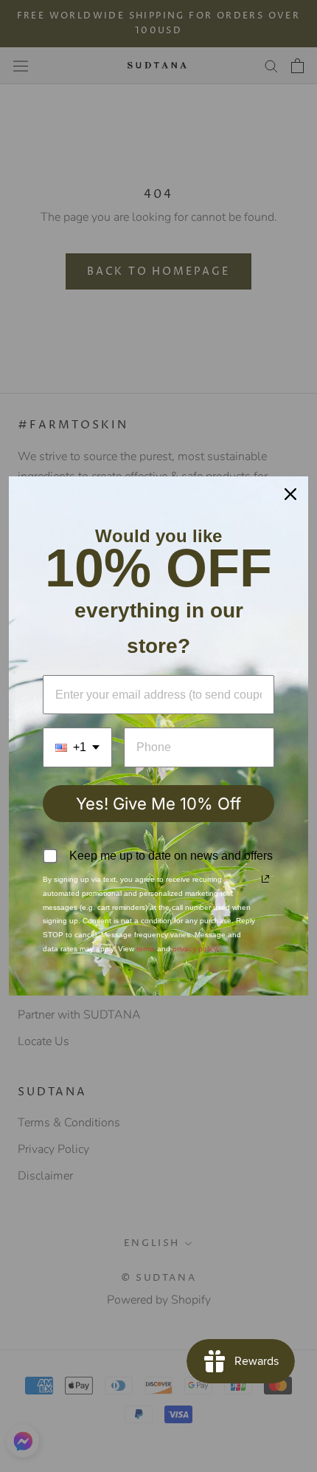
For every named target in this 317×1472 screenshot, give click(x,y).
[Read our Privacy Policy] (265, 879)
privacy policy (195, 949)
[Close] (290, 494)
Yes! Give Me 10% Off (158, 803)
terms (145, 949)
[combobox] (77, 747)
